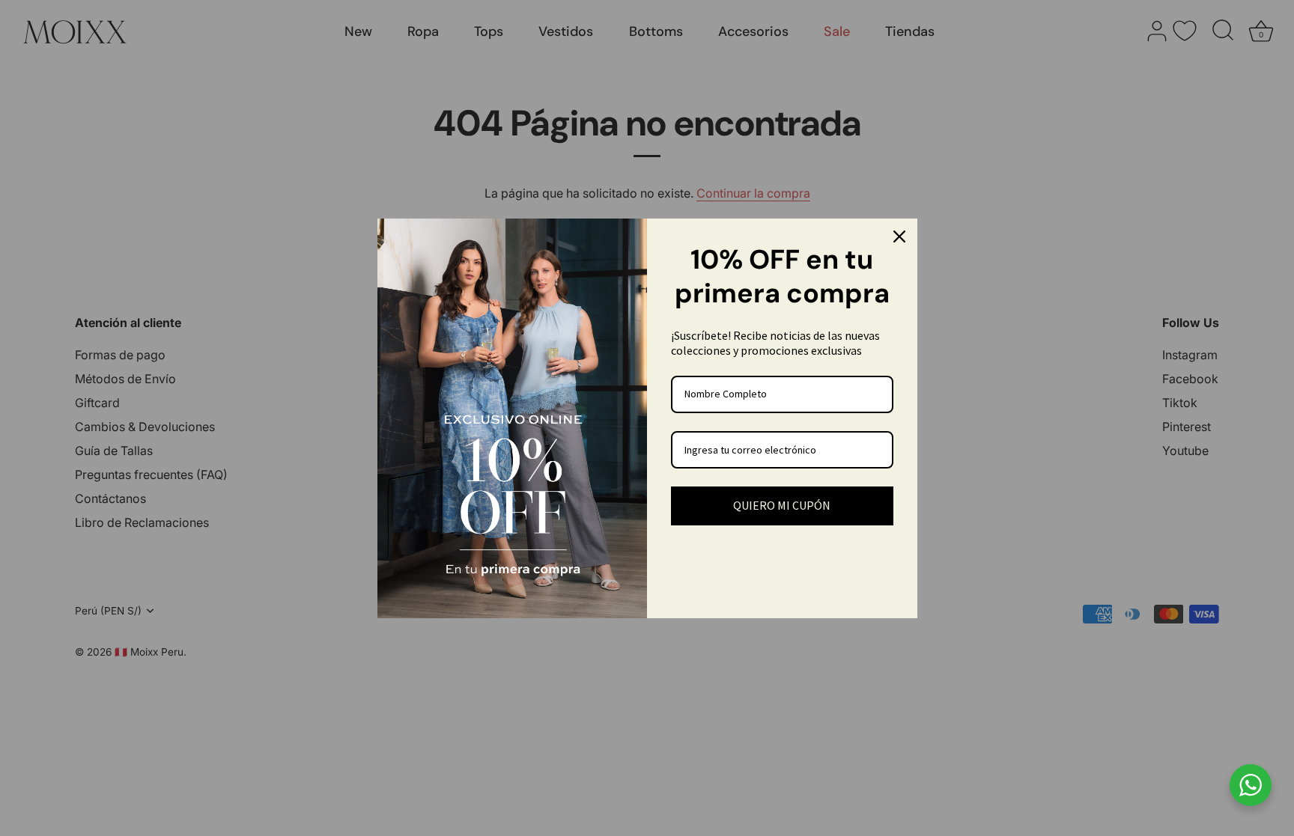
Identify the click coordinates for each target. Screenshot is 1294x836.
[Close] (899, 236)
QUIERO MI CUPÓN (781, 505)
